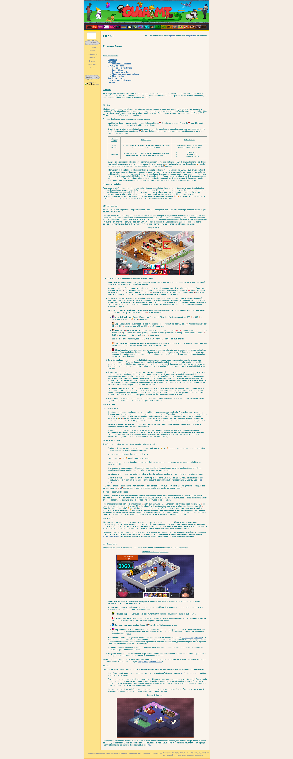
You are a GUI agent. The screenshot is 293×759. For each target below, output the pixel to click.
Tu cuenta (92, 47)
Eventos (92, 61)
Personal (92, 51)
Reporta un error (135, 753)
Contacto (123, 753)
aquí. (150, 745)
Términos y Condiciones (152, 753)
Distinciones (92, 64)
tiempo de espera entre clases (150, 662)
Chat (92, 68)
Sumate (92, 57)
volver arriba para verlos (192, 638)
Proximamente (92, 54)
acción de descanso (111, 536)
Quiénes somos (112, 753)
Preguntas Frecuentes (96, 753)
